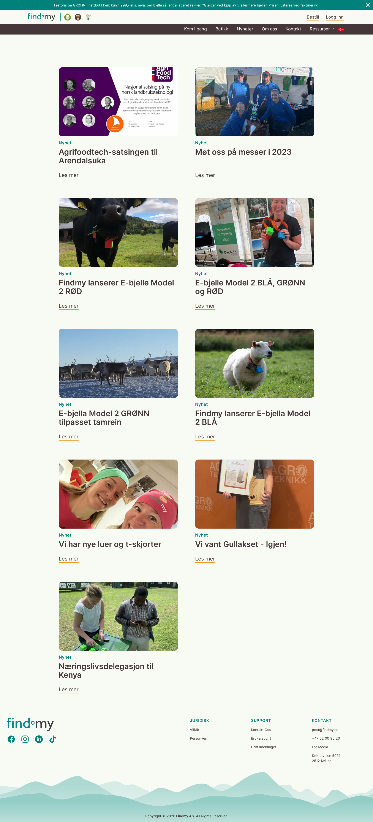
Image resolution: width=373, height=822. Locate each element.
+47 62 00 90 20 (326, 738)
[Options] (341, 29)
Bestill (313, 17)
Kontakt (293, 28)
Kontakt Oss (261, 730)
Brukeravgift (261, 738)
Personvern (199, 738)
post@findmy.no (325, 730)
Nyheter (245, 28)
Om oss (269, 28)
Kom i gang (195, 28)
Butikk (221, 28)
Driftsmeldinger (263, 747)
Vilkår (194, 730)
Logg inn (335, 17)
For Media (320, 747)
